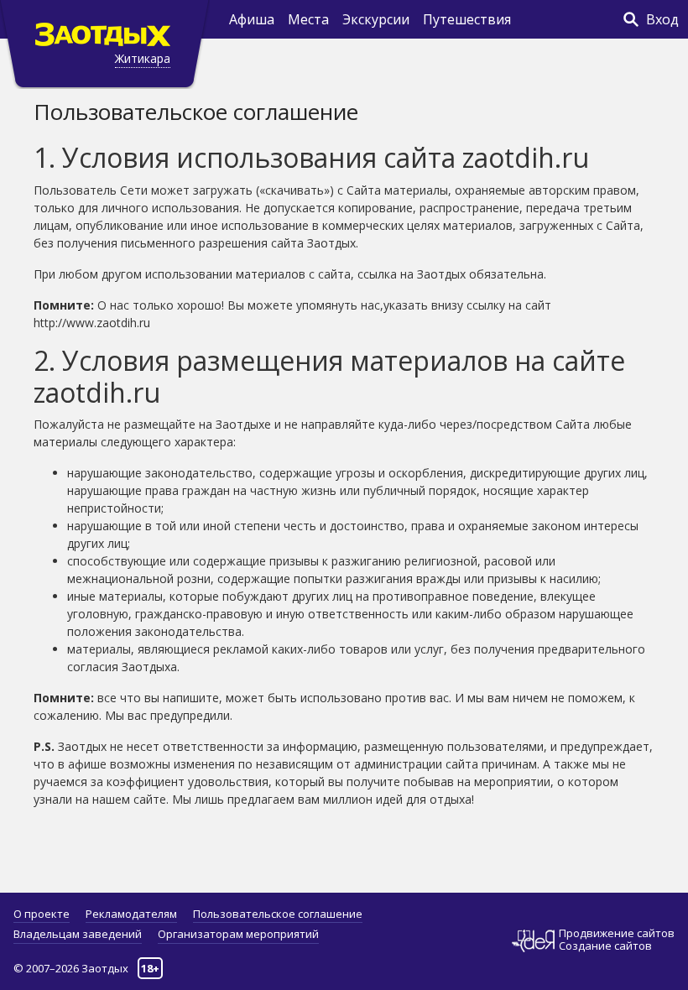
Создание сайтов (605, 945)
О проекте (41, 913)
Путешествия (467, 19)
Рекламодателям (131, 913)
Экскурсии (375, 19)
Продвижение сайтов (617, 933)
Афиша (251, 19)
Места (308, 19)
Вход (662, 19)
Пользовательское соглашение (277, 913)
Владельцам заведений (77, 933)
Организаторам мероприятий (238, 933)
